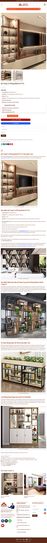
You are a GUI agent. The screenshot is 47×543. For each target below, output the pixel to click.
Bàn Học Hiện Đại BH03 (5, 496)
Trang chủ (3, 81)
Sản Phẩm (7, 81)
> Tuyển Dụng (19, 520)
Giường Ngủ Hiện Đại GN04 (29, 496)
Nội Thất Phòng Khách (15, 81)
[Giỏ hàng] (44, 5)
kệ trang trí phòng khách (7, 156)
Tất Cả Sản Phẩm (20, 139)
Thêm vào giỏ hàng (12, 115)
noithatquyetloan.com (11, 464)
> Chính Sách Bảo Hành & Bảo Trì (23, 529)
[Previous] (3, 41)
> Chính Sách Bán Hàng (21, 522)
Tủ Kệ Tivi (22, 81)
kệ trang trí (4, 141)
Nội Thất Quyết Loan (7, 240)
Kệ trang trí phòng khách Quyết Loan (24, 244)
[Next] (44, 41)
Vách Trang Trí (30, 139)
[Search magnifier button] (39, 9)
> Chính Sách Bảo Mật (21, 532)
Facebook (8, 465)
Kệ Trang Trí (7, 139)
